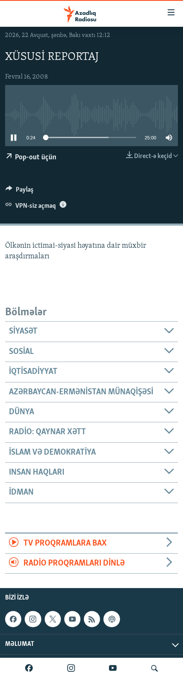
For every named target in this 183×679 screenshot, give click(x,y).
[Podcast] (111, 619)
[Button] (20, 192)
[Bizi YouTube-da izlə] (113, 668)
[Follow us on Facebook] (13, 619)
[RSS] (92, 619)
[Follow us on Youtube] (72, 619)
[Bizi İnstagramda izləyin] (71, 668)
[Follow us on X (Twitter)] (53, 619)
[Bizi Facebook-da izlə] (29, 668)
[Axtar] (154, 668)
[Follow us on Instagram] (33, 619)
